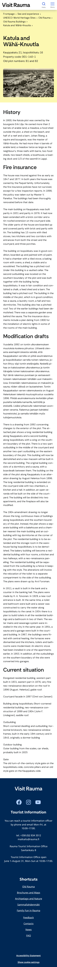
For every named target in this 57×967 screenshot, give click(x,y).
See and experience (28, 13)
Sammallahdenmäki (28, 904)
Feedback (28, 917)
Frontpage (9, 13)
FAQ (28, 935)
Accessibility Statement (28, 955)
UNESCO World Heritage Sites (19, 17)
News (28, 929)
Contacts (29, 923)
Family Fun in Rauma (28, 910)
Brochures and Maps (28, 892)
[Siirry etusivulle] (16, 5)
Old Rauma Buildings (14, 21)
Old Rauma (44, 17)
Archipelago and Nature (28, 898)
